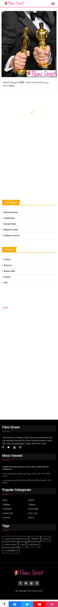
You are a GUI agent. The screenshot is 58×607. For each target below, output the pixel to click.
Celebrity (6, 504)
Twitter (5, 307)
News (4, 500)
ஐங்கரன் (45, 539)
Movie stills (9, 271)
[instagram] (52, 604)
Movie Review (10, 212)
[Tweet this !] (27, 604)
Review (31, 500)
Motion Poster (11, 229)
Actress (8, 265)
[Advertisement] (23, 170)
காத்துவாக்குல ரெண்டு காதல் (15, 539)
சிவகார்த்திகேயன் (10, 550)
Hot (5, 282)
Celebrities (9, 218)
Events (7, 277)
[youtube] (39, 604)
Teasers (31, 504)
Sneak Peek (10, 224)
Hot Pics (6, 517)
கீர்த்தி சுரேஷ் (33, 544)
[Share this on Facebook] (15, 604)
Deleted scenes (12, 235)
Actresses (7, 509)
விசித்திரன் (34, 539)
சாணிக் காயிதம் (10, 544)
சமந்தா (22, 544)
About (31, 517)
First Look (32, 513)
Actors (7, 259)
